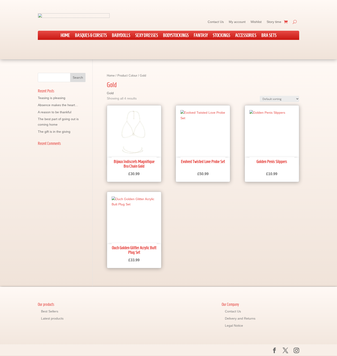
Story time (274, 22)
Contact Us (216, 22)
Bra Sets (268, 36)
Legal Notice (234, 325)
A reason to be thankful (54, 112)
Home (65, 36)
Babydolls (121, 36)
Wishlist (256, 22)
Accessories (245, 36)
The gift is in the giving (54, 131)
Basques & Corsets (91, 36)
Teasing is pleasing (51, 98)
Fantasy (201, 36)
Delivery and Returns (240, 318)
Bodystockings (176, 36)
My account (237, 22)
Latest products (52, 318)
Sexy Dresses (146, 36)
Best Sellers (49, 311)
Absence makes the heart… (58, 105)
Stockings (221, 36)
